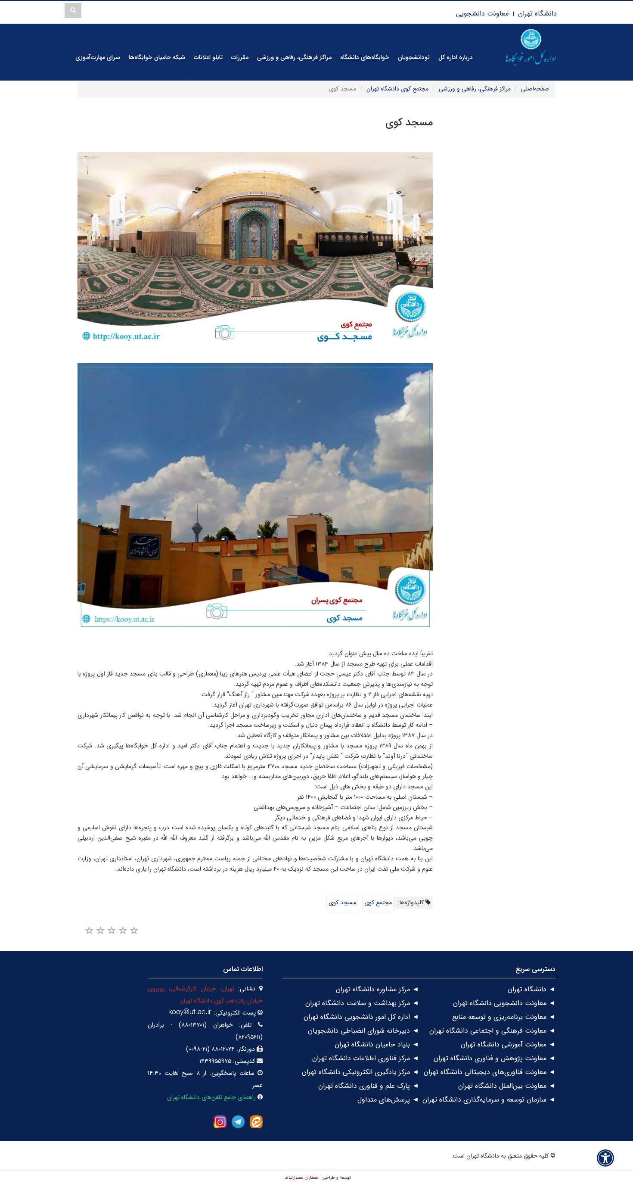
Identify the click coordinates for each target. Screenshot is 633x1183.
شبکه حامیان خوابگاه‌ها (157, 57)
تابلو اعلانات (208, 57)
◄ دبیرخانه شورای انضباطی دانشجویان (363, 1030)
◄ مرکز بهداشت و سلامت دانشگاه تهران (362, 1003)
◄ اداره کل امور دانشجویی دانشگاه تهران (361, 1017)
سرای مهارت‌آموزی (97, 57)
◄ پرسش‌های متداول (388, 1099)
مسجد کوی (342, 902)
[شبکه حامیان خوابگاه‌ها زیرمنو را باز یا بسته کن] (185, 73)
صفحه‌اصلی (535, 88)
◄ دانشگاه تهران (531, 989)
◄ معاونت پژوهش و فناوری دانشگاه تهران (494, 1058)
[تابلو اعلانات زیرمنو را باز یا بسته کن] (223, 73)
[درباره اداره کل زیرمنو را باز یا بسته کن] (473, 73)
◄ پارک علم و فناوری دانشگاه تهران (368, 1085)
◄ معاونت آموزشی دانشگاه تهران (508, 1044)
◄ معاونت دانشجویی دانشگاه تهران (504, 1003)
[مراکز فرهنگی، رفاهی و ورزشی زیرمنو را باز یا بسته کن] (332, 73)
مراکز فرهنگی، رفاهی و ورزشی (294, 57)
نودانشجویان (414, 57)
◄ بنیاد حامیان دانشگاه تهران (377, 1044)
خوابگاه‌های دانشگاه (364, 57)
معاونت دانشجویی (482, 13)
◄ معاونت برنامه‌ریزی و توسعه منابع (503, 1017)
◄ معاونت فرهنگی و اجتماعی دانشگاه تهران (492, 1030)
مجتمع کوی (378, 902)
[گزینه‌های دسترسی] (605, 1157)
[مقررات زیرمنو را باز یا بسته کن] (249, 73)
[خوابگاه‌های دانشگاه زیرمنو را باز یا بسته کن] (390, 73)
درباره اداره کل (455, 57)
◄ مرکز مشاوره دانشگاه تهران (377, 989)
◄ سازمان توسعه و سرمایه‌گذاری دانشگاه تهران (488, 1099)
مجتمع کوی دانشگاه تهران (397, 88)
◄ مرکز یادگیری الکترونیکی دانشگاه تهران (360, 1072)
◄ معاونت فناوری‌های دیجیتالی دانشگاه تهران (489, 1072)
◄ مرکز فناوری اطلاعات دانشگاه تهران (365, 1058)
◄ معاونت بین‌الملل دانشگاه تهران (506, 1085)
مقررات (239, 57)
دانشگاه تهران (537, 13)
